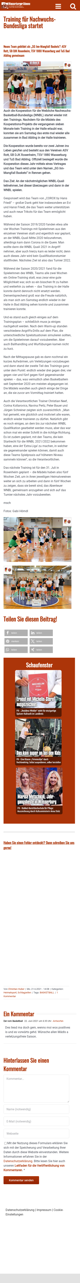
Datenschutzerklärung (20, 1210)
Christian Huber (16, 989)
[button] (16, 633)
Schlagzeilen (24, 992)
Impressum (44, 1210)
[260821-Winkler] (38, 672)
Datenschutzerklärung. (18, 1161)
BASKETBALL (47, 992)
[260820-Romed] (39, 769)
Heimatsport (10, 992)
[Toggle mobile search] (73, 6)
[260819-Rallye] (38, 721)
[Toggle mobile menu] (58, 6)
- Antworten (57, 1021)
